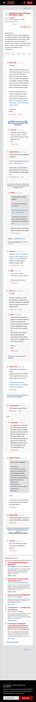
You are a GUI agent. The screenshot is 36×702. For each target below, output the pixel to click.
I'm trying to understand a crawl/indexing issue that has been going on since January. (18, 625)
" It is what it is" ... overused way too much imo (19, 608)
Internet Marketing (23, 582)
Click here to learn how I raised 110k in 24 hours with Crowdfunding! (17, 396)
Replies (10, 575)
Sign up (30, 3)
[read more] (16, 573)
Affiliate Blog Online (19, 238)
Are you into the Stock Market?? (19, 595)
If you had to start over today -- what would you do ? (18, 580)
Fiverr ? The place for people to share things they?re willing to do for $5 (18, 256)
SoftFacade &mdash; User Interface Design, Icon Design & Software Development (18, 385)
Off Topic (27, 566)
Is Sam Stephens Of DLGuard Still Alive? (18, 564)
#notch (24, 53)
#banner (7, 53)
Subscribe (14, 24)
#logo (13, 53)
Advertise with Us (27, 8)
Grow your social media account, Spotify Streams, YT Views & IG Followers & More (18, 529)
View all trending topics (12, 642)
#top (28, 53)
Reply (9, 604)
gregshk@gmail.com (23, 45)
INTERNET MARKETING (11, 21)
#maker (18, 53)
